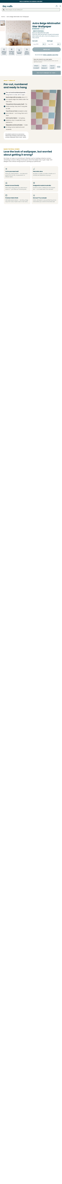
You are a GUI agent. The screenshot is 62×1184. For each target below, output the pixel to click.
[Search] (3, 10)
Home (3, 17)
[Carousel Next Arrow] (29, 33)
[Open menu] (60, 6)
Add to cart (46, 49)
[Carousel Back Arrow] (8, 33)
